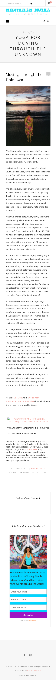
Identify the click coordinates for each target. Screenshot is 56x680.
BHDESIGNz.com (34, 670)
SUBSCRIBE (17, 397)
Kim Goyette (38, 468)
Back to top (27, 675)
